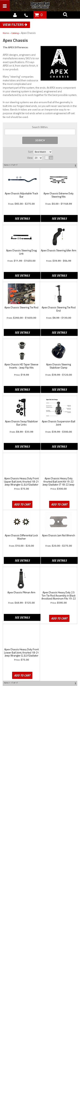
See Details (22, 218)
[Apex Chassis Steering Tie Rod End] (58, 293)
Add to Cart (22, 504)
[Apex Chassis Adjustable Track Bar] (21, 179)
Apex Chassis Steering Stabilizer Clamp (58, 366)
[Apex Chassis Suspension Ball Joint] (58, 407)
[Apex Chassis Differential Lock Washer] (21, 521)
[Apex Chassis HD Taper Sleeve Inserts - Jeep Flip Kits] (21, 350)
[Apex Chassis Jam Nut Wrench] (58, 521)
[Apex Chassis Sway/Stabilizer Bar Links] (21, 407)
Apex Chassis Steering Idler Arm (58, 250)
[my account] (15, 15)
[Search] (65, 15)
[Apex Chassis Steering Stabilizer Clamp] (58, 350)
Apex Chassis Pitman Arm (21, 592)
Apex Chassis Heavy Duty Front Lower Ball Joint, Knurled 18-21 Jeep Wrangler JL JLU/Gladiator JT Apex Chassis (21, 652)
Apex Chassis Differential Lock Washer (21, 537)
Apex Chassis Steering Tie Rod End (59, 309)
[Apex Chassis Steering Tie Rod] (21, 293)
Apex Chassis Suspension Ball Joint (58, 423)
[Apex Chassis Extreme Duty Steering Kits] (58, 179)
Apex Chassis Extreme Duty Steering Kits (58, 195)
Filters (18, 24)
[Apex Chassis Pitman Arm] (21, 578)
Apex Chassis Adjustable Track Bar (21, 195)
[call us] (26, 15)
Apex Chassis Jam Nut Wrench (58, 535)
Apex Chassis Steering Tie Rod (21, 307)
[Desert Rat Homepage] (44, 5)
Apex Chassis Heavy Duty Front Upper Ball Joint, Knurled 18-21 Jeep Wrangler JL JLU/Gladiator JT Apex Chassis (21, 481)
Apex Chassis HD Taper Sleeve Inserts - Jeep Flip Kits (21, 366)
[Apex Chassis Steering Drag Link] (21, 236)
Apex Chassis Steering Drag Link (21, 252)
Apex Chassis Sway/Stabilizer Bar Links (21, 423)
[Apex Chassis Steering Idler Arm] (58, 236)
